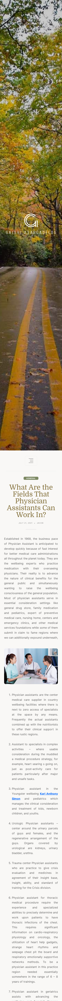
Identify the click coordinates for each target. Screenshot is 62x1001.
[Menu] (31, 461)
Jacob (40, 523)
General (31, 478)
